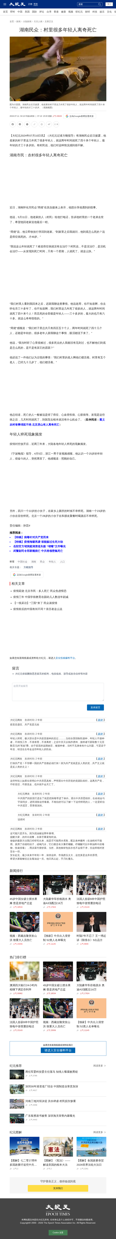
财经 (87, 11)
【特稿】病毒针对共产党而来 (31, 537)
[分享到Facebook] (13, 124)
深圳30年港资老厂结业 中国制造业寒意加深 (51, 1086)
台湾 (49, 11)
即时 (12, 11)
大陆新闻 (27, 21)
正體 (30, 4)
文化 (109, 11)
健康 (63, 11)
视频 (70, 11)
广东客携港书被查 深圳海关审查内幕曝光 (50, 1115)
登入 (109, 4)
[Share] (11, 907)
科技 (94, 11)
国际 (34, 11)
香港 (56, 11)
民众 (42, 561)
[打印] (42, 124)
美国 (27, 11)
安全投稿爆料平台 (65, 658)
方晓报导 (28, 567)
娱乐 (102, 11)
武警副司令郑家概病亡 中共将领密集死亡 (38, 550)
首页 (5, 11)
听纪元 (79, 11)
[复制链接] (34, 124)
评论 (41, 11)
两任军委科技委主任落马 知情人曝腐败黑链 (51, 1071)
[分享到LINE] (20, 124)
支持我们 (58, 1188)
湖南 (33, 561)
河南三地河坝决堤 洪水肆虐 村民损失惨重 (50, 1101)
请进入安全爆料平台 (58, 1050)
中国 (20, 11)
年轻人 (52, 561)
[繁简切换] (56, 124)
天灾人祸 (38, 21)
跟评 (100, 720)
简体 (36, 4)
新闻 (18, 21)
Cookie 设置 (58, 1232)
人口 (62, 561)
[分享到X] (27, 124)
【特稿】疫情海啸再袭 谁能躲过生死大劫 (38, 541)
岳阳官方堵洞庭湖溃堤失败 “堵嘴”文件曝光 (39, 546)
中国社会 (22, 561)
